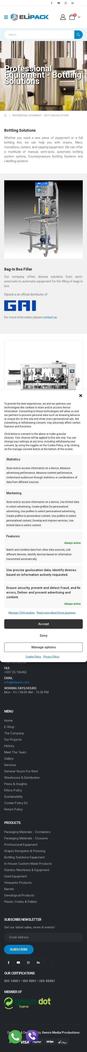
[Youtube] (59, 3)
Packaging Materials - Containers (27, 832)
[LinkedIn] (73, 3)
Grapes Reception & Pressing (24, 851)
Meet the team (15, 752)
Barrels (9, 889)
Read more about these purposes (56, 612)
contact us (50, 317)
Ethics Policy (13, 790)
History (9, 746)
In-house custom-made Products (28, 864)
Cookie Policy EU (16, 803)
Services (10, 765)
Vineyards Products (18, 883)
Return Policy (13, 809)
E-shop (9, 727)
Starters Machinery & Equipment (26, 870)
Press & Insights (15, 784)
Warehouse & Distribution (22, 778)
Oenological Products (19, 895)
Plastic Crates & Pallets (20, 902)
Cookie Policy (33, 656)
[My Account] (63, 17)
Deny (43, 635)
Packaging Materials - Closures (26, 838)
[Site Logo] (30, 17)
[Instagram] (66, 3)
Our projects (13, 739)
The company (14, 733)
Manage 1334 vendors (21, 612)
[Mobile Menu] (7, 17)
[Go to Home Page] (5, 115)
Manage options (43, 647)
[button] (81, 395)
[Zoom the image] (43, 182)
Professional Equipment (21, 845)
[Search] (78, 34)
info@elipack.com (16, 682)
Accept (43, 624)
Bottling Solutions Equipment (24, 857)
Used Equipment (15, 876)
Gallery (9, 759)
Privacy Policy (51, 656)
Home (8, 720)
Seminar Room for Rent (21, 771)
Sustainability (13, 797)
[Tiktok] (80, 3)
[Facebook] (52, 3)
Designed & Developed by (43, 1032)
